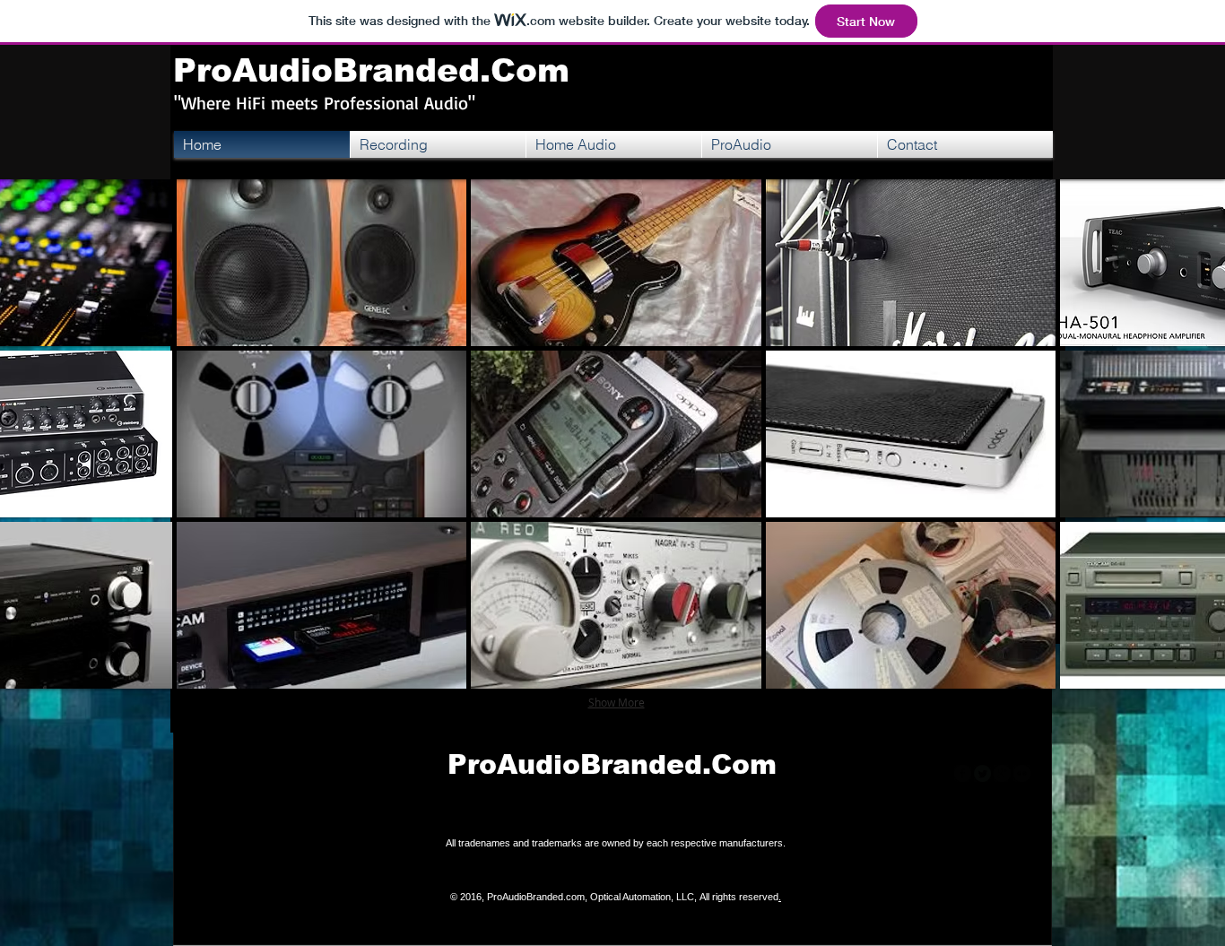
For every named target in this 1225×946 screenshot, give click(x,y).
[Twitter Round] (982, 773)
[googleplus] (1002, 773)
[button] (322, 262)
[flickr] (1021, 773)
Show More (616, 702)
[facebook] (962, 773)
